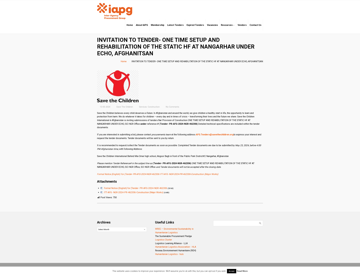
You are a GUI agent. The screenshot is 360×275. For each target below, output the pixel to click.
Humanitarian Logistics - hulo (169, 254)
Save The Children (124, 107)
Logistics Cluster (163, 239)
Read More (242, 271)
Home (124, 61)
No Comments (172, 107)
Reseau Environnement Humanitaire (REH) (175, 250)
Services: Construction (149, 107)
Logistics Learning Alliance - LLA (171, 243)
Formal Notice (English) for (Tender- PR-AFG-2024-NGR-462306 (128, 174)
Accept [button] (232, 271)
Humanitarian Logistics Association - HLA (175, 247)
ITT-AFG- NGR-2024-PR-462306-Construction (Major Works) (189, 174)
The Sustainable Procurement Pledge (173, 236)
